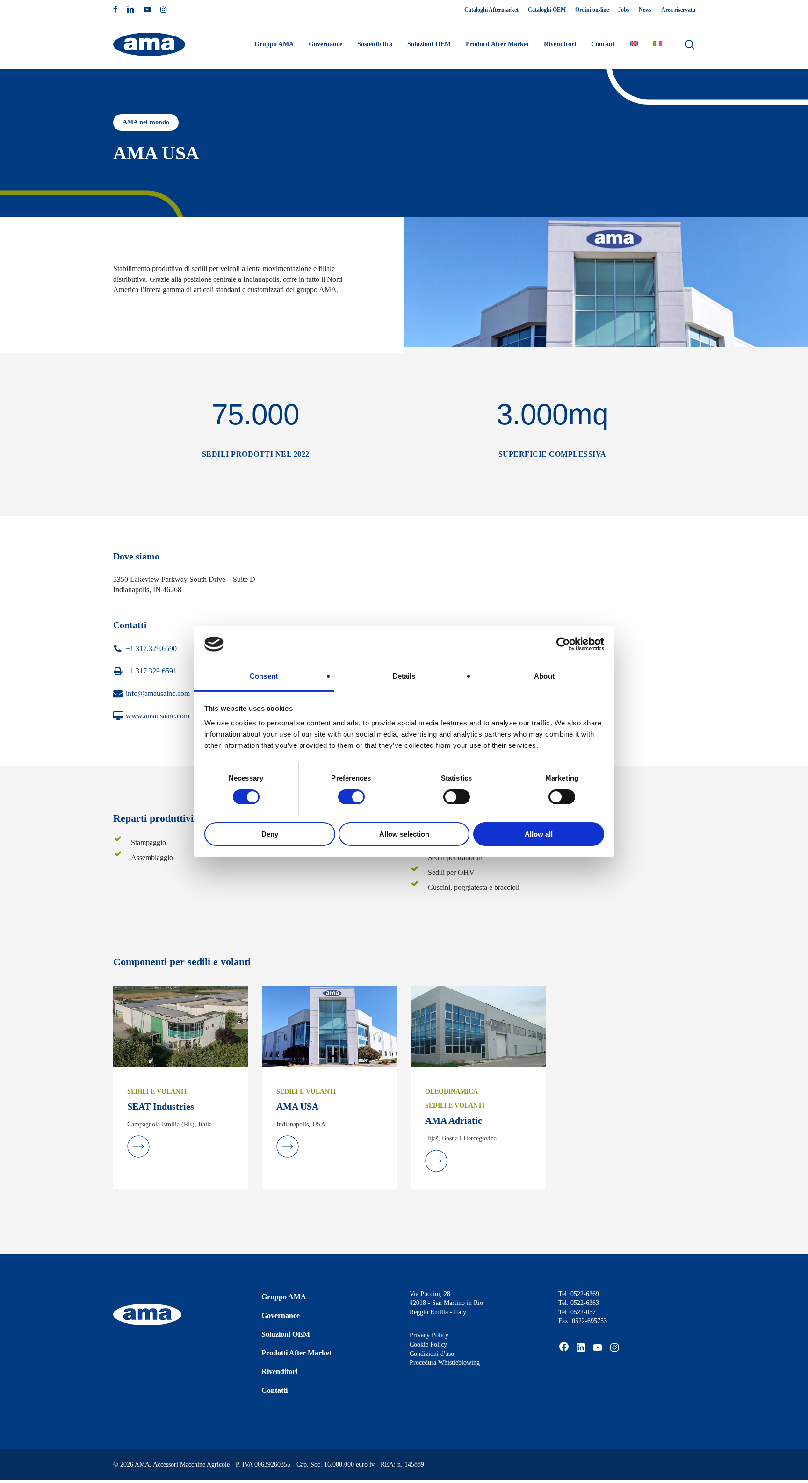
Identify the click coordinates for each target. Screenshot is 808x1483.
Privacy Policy (429, 1335)
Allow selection (404, 834)
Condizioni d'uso (432, 1353)
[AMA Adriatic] (478, 1026)
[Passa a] (634, 44)
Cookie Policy (428, 1344)
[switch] (351, 796)
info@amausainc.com (158, 693)
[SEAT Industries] (180, 1026)
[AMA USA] (329, 1026)
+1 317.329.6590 (151, 648)
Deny (269, 834)
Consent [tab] (264, 676)
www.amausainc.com (157, 716)
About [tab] (544, 676)
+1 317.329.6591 (151, 671)
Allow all (539, 834)
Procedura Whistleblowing (445, 1362)
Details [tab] (404, 676)
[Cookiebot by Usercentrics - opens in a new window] (563, 644)
